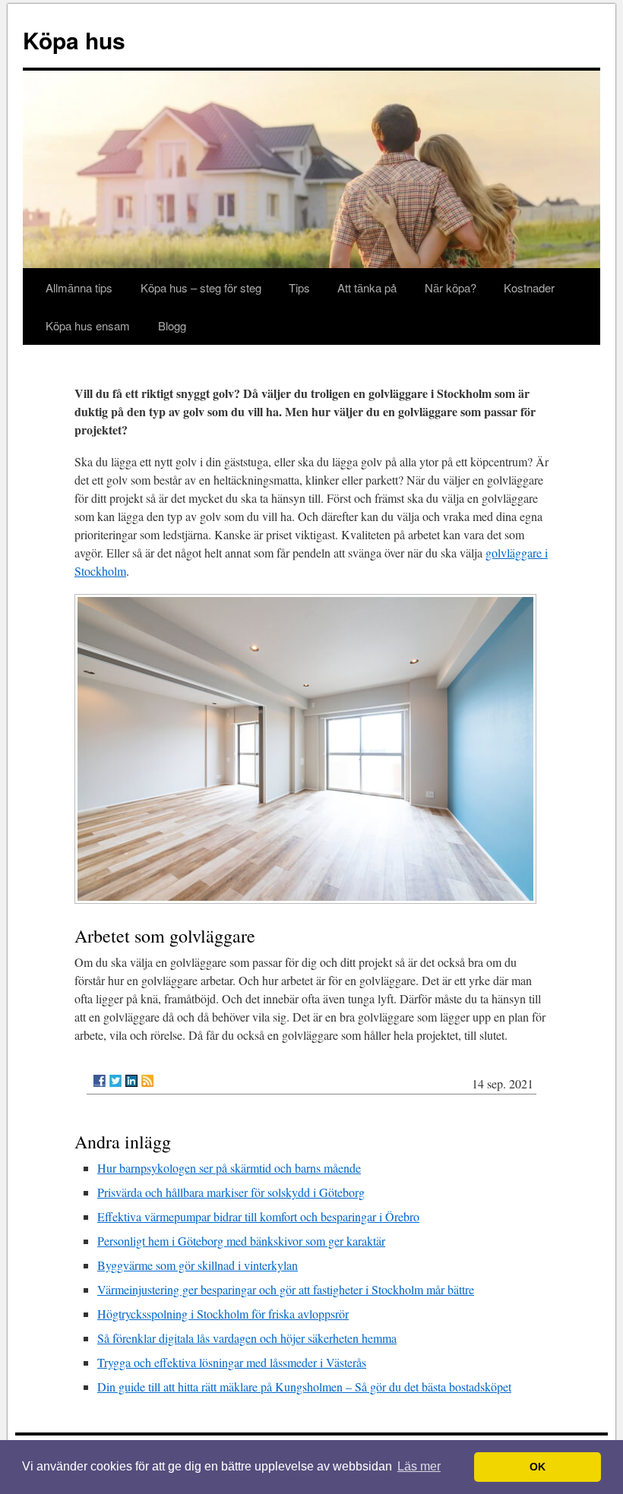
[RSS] (147, 1081)
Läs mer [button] (419, 1466)
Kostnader (529, 287)
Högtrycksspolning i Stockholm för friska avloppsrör (223, 1314)
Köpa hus (74, 40)
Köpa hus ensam (88, 325)
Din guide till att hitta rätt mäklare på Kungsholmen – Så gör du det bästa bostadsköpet (304, 1387)
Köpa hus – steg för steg (201, 287)
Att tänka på (367, 287)
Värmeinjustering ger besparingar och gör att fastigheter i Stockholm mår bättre (285, 1289)
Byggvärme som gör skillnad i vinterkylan (197, 1265)
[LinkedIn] (131, 1081)
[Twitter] (115, 1081)
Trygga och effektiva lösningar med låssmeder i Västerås (231, 1362)
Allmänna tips (79, 287)
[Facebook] (99, 1081)
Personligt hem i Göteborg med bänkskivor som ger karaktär (241, 1241)
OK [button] (538, 1467)
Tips (299, 287)
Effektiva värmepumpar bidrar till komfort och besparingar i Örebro (258, 1216)
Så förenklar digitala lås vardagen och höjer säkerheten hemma (247, 1338)
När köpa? (450, 287)
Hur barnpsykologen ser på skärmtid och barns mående (229, 1168)
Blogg (172, 325)
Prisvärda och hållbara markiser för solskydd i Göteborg (231, 1192)
